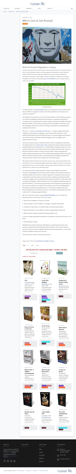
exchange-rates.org (48, 241)
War (31, 385)
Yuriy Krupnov (40, 109)
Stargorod (61, 286)
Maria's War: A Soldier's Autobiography (29, 371)
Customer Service (43, 470)
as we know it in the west (42, 131)
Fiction (26, 298)
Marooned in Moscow (63, 328)
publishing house (7, 452)
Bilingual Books (46, 299)
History (27, 342)
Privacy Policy (20, 470)
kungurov (34, 172)
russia (32, 245)
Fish (26, 280)
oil (27, 245)
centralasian (39, 241)
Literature (27, 296)
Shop (39, 8)
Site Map (28, 470)
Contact (49, 8)
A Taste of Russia (62, 371)
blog (37, 245)
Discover (17, 8)
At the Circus (46, 326)
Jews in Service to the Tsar (29, 328)
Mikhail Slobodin (49, 195)
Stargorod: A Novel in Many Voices (63, 282)
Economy (25, 23)
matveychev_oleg (41, 145)
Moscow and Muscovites (46, 370)
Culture (44, 296)
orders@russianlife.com (65, 459)
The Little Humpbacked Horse (63, 413)
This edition (45, 284)
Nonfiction (27, 344)
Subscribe (28, 8)
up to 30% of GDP (49, 78)
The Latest (6, 8)
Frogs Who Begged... (45, 281)
